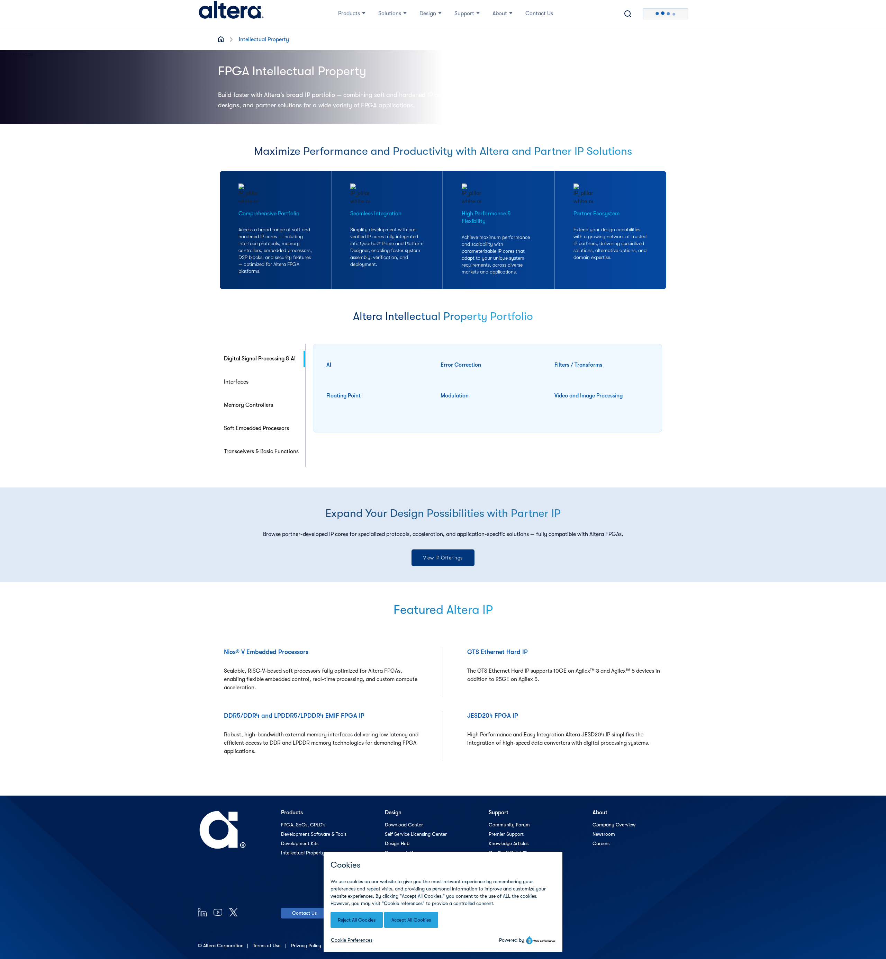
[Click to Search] (627, 14)
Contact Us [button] (539, 13)
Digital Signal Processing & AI (260, 359)
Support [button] (464, 13)
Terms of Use (267, 945)
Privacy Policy (307, 945)
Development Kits (299, 843)
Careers (601, 843)
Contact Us (304, 913)
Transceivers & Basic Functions (261, 451)
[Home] (231, 14)
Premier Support (506, 834)
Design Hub (397, 843)
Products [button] (349, 13)
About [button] (499, 13)
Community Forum (509, 824)
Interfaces (236, 382)
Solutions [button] (389, 13)
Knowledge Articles (508, 843)
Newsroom (604, 834)
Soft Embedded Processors (256, 428)
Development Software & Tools (313, 834)
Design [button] (427, 13)
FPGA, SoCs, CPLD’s (303, 824)
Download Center (404, 824)
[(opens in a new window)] (202, 912)
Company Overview (614, 824)
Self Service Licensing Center (416, 834)
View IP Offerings (443, 558)
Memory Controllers (248, 405)
